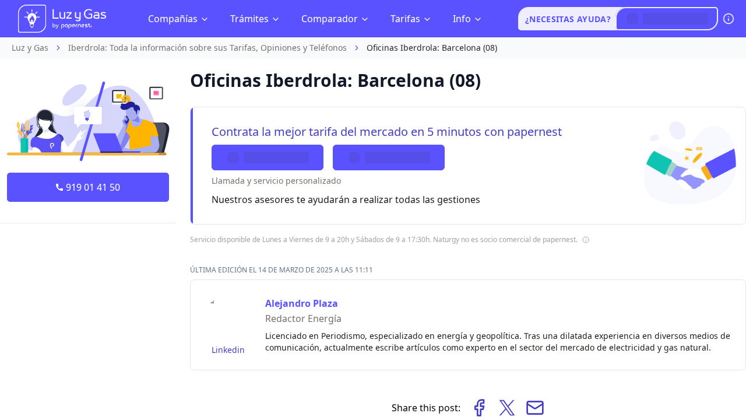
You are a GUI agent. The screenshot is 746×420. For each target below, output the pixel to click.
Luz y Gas (30, 47)
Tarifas (405, 18)
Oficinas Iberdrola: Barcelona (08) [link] (432, 47)
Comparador (329, 18)
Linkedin (228, 349)
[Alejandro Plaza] (228, 317)
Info (462, 18)
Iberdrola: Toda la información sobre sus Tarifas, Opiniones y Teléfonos (207, 47)
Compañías (173, 18)
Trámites (249, 18)
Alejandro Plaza (301, 303)
